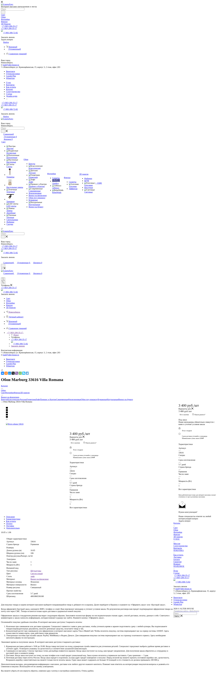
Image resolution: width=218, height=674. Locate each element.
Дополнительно (13, 528)
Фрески (17, 393)
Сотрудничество (180, 546)
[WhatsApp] (20, 373)
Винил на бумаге (125, 399)
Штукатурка (36, 571)
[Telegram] (27, 373)
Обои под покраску (89, 399)
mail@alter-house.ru (11, 65)
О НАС (176, 539)
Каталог (176, 523)
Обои (175, 530)
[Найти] (3, 12)
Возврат (176, 564)
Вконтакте (10, 71)
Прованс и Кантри (48, 399)
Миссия (176, 544)
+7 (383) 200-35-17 (9, 26)
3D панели (25, 393)
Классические (14, 399)
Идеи (175, 571)
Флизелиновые (74, 399)
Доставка (10, 526)
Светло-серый (37, 574)
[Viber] (16, 373)
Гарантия (177, 562)
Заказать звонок (18, 346)
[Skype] (23, 373)
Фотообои (9, 393)
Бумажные (102, 399)
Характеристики (13, 519)
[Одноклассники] (6, 373)
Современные (62, 399)
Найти (176, 616)
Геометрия (31, 399)
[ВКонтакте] (2, 373)
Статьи (176, 573)
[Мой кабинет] (2, 260)
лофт (33, 576)
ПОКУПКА (178, 550)
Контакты (177, 548)
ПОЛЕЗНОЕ (178, 566)
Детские (23, 399)
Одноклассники (13, 74)
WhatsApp (10, 78)
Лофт (38, 399)
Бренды (4, 399)
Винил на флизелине (40, 579)
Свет (3, 393)
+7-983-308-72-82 (10, 33)
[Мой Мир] (9, 373)
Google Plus (11, 76)
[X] (13, 373)
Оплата (9, 523)
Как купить (11, 521)
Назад (16, 335)
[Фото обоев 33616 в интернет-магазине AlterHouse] (87, 424)
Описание (10, 517)
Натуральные (112, 399)
